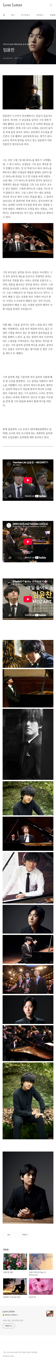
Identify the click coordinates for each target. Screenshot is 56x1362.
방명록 (52, 15)
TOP (51, 1353)
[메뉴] (51, 5)
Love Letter (12, 5)
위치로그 (40, 15)
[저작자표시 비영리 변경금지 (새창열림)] (33, 1235)
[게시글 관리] (15, 1235)
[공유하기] (12, 1235)
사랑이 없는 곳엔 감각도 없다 (13, 1320)
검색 (45, 5)
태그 (13, 15)
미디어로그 (25, 15)
